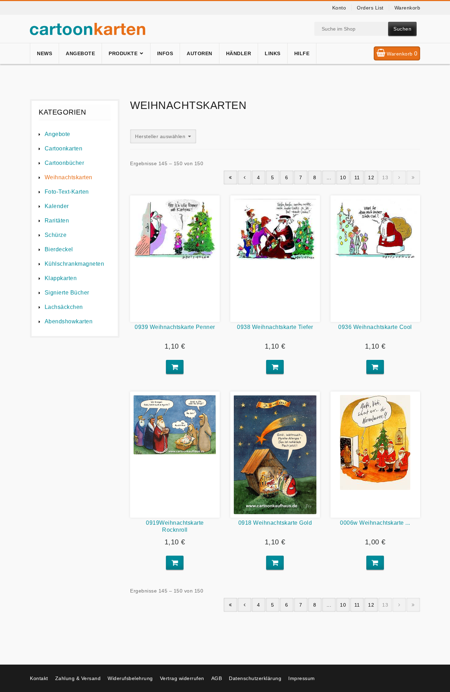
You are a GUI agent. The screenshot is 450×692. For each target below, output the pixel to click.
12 (371, 177)
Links (273, 53)
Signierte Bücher (67, 293)
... (329, 177)
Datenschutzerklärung (255, 678)
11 (357, 177)
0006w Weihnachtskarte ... (375, 523)
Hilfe (302, 53)
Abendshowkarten (68, 321)
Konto (339, 8)
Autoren (199, 53)
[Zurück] (244, 177)
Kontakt (39, 678)
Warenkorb (407, 8)
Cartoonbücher (64, 163)
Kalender (57, 206)
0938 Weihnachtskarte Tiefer (275, 327)
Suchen (402, 29)
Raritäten (57, 221)
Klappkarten (61, 278)
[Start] (230, 177)
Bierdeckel (59, 249)
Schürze (55, 235)
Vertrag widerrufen (182, 678)
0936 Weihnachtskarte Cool (375, 327)
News (44, 53)
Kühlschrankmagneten (74, 264)
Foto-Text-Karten (67, 192)
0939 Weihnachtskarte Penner (175, 327)
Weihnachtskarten (68, 177)
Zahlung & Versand (78, 678)
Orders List (370, 8)
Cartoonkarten (63, 148)
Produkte (123, 53)
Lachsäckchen (64, 307)
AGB (216, 678)
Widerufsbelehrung (130, 678)
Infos (165, 53)
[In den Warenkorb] (175, 367)
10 (343, 177)
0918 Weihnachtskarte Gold (275, 523)
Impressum (301, 678)
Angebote (80, 53)
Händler (238, 53)
